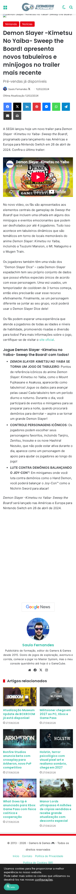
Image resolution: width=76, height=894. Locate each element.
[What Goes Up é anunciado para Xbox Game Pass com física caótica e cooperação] (19, 788)
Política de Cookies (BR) (38, 862)
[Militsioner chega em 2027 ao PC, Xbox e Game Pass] (56, 696)
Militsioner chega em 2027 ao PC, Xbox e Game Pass (55, 714)
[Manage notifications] (8, 886)
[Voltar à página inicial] (38, 7)
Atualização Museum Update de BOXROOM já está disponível (19, 714)
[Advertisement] (38, 555)
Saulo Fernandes (17, 89)
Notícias (27, 24)
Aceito (11, 887)
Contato (27, 856)
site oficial (46, 340)
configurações (44, 880)
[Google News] (38, 607)
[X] (17, 107)
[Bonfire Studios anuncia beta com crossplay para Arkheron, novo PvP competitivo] (19, 738)
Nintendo (11, 24)
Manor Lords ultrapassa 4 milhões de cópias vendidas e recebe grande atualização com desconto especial (55, 811)
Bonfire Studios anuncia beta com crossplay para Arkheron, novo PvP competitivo (17, 760)
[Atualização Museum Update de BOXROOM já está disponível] (19, 696)
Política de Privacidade (49, 856)
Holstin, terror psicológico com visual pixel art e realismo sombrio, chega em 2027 (53, 760)
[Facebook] (7, 107)
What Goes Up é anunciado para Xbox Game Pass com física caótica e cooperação (19, 809)
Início (16, 856)
